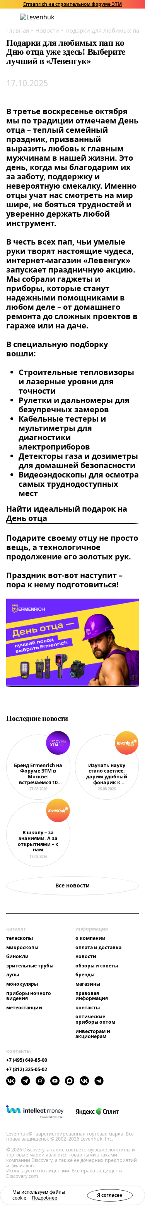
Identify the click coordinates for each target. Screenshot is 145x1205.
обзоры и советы (96, 966)
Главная (17, 30)
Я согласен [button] (110, 1195)
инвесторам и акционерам (92, 1034)
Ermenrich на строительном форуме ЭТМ (72, 4)
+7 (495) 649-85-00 (26, 1060)
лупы (12, 975)
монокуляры (22, 984)
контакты (87, 1008)
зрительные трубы (29, 966)
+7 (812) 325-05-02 (26, 1069)
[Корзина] (126, 17)
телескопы (19, 938)
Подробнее (44, 1198)
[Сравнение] (115, 17)
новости (85, 956)
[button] (95, 17)
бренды (84, 975)
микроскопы (22, 947)
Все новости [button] (72, 885)
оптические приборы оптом (95, 1019)
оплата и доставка (98, 947)
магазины (87, 984)
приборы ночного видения (28, 996)
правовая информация (91, 996)
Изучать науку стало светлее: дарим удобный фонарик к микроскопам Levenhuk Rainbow (107, 774)
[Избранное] (105, 17)
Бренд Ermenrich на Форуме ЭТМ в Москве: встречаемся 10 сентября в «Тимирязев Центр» (38, 774)
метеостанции (24, 1008)
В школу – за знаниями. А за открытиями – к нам (38, 841)
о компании (90, 938)
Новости (47, 30)
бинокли (17, 956)
